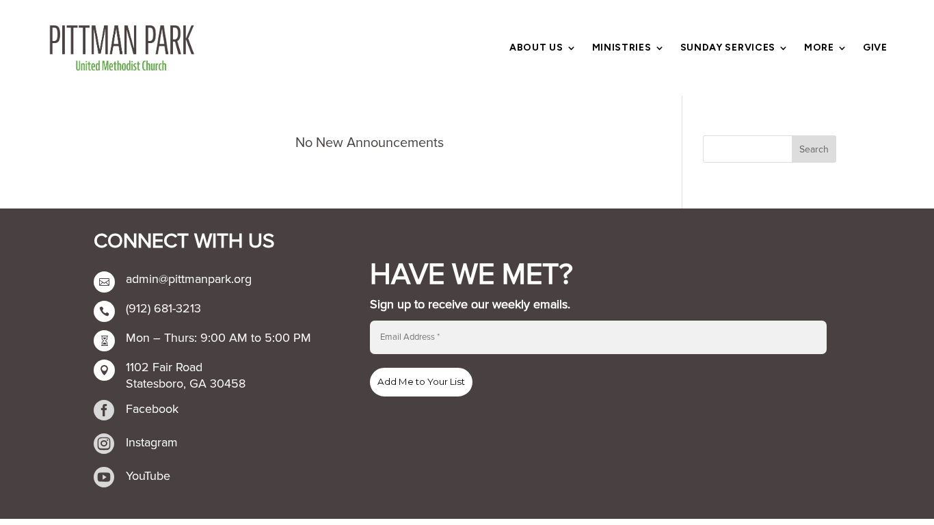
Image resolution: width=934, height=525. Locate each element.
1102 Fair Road (164, 367)
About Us (536, 48)
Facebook (152, 408)
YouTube (148, 475)
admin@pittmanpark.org (189, 278)
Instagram (152, 442)
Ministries (622, 48)
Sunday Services (728, 48)
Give (875, 48)
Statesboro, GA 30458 (185, 383)
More (819, 48)
